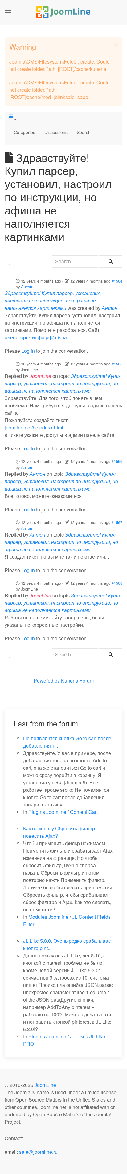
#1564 (117, 281)
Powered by (47, 680)
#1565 (117, 364)
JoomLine (45, 1084)
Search (84, 132)
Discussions (56, 132)
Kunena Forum (77, 680)
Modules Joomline (48, 916)
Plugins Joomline (47, 811)
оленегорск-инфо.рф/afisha (36, 337)
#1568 (117, 583)
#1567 (117, 522)
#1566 (117, 461)
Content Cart (84, 811)
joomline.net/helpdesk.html (34, 427)
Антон (26, 287)
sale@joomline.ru (38, 1151)
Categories (24, 132)
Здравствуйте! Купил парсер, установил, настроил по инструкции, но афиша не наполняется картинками (53, 300)
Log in (28, 350)
